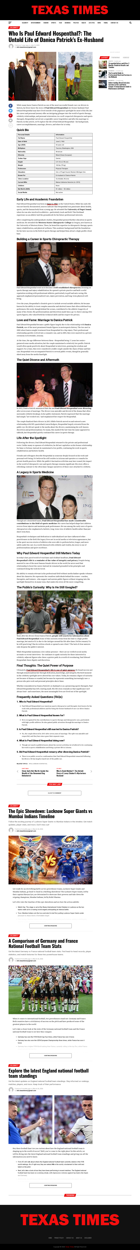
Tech (60, 23)
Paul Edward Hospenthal (38, 763)
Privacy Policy (59, 1238)
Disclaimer (87, 1238)
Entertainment (36, 23)
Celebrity (25, 23)
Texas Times (69, 1247)
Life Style (92, 23)
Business (67, 23)
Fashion (45, 23)
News (99, 23)
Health (84, 23)
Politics (76, 23)
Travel (106, 23)
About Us (79, 1238)
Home (50, 1238)
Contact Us (114, 23)
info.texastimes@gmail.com (26, 47)
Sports (53, 23)
